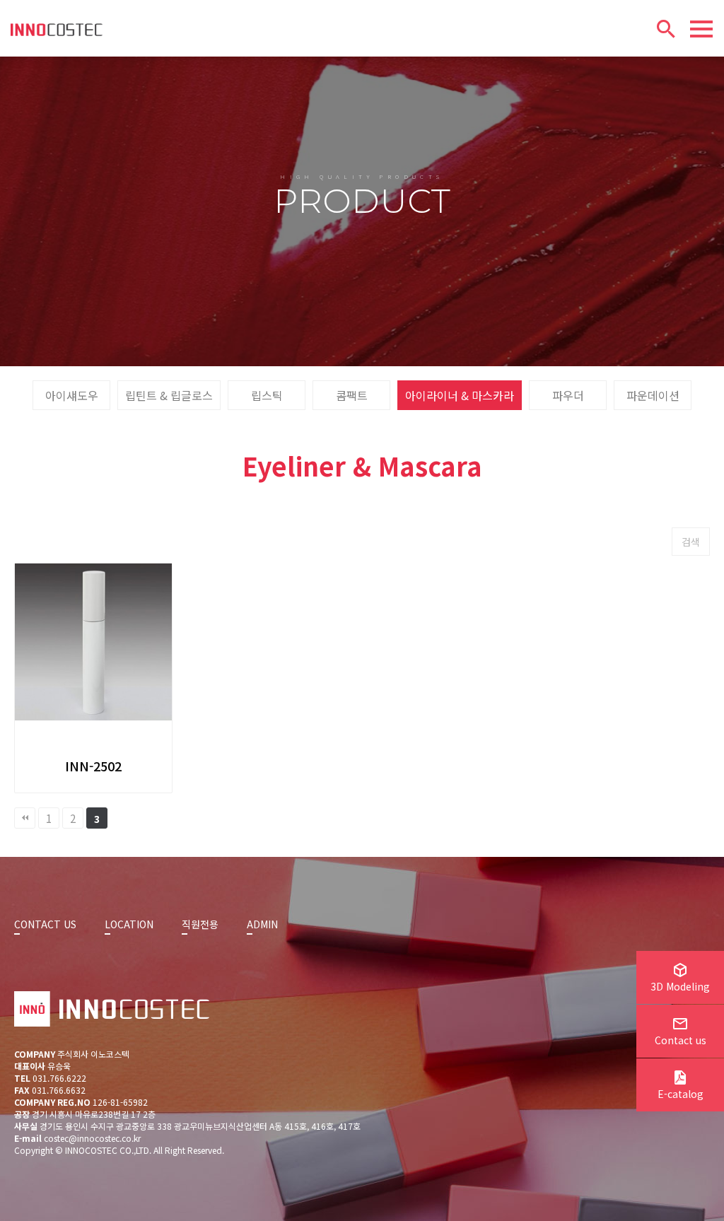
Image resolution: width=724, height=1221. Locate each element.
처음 (24, 818)
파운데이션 (652, 395)
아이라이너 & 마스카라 (459, 395)
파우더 (568, 395)
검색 (691, 541)
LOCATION (129, 924)
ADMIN (262, 924)
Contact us (680, 1040)
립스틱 (267, 395)
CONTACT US (45, 924)
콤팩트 (352, 395)
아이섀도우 (71, 395)
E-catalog (680, 1094)
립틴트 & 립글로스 (169, 395)
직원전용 (200, 924)
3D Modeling (680, 986)
